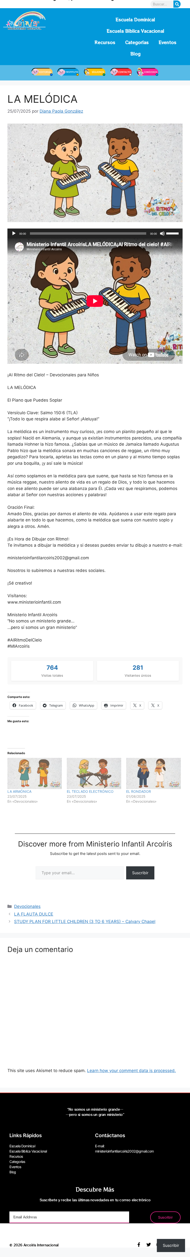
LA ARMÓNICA (19, 791)
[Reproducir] (13, 233)
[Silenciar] (162, 233)
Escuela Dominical (135, 19)
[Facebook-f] (139, 1244)
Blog (135, 54)
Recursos (105, 42)
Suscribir (140, 872)
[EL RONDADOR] (153, 773)
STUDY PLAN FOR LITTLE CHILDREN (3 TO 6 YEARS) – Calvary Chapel (84, 921)
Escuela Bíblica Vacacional (135, 31)
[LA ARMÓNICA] (34, 773)
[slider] (173, 233)
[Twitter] (148, 1244)
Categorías (137, 42)
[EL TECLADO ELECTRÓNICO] (94, 773)
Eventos (167, 42)
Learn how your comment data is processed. (131, 1070)
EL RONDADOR (138, 791)
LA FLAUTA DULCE (33, 914)
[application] (95, 233)
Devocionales (27, 906)
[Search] (177, 4)
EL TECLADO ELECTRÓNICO (90, 791)
